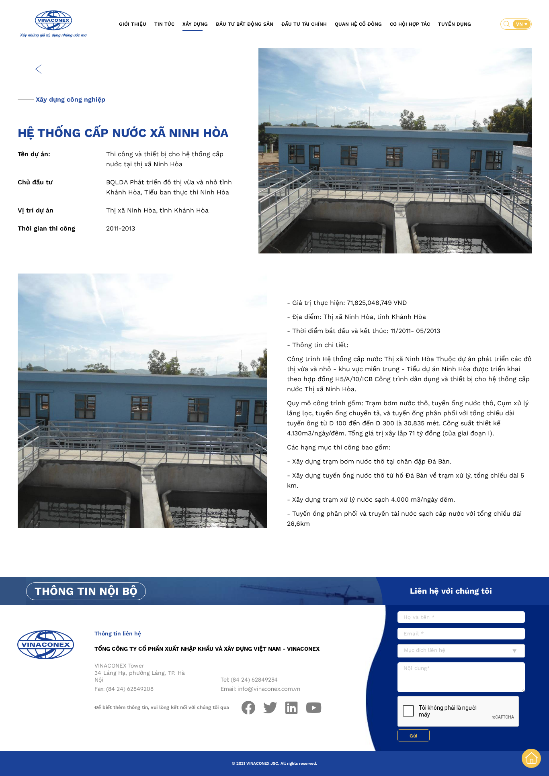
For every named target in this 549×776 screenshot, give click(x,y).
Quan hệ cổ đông (358, 24)
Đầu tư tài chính (304, 24)
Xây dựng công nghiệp (70, 99)
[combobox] (461, 651)
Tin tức (164, 24)
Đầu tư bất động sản (244, 24)
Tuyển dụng (454, 24)
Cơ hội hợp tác (410, 24)
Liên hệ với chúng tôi (451, 591)
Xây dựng (195, 24)
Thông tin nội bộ (86, 591)
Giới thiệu (132, 24)
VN (520, 24)
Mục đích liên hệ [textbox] (424, 650)
